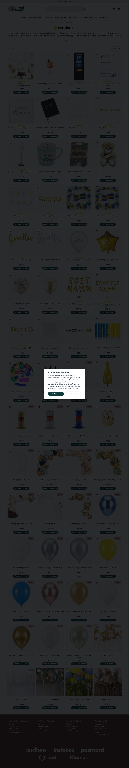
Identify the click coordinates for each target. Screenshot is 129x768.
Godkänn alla (56, 394)
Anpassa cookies (73, 394)
